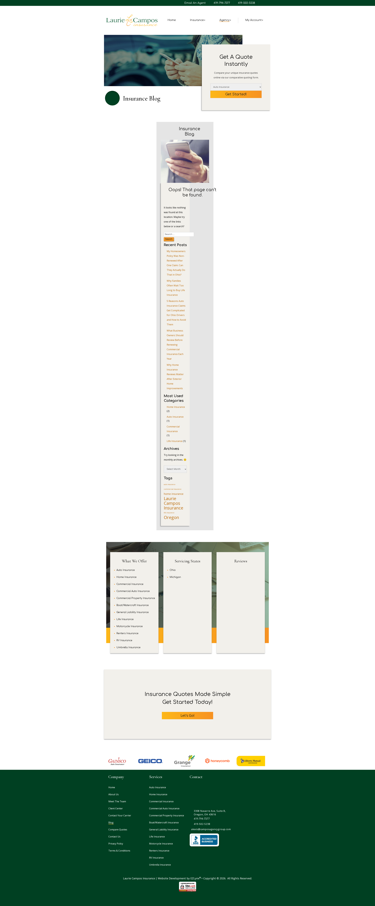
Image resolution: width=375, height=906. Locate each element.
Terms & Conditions (119, 850)
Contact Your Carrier (119, 815)
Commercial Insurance (173, 429)
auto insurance (169, 484)
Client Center (115, 808)
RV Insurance (124, 640)
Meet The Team (117, 801)
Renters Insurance (127, 633)
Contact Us (114, 836)
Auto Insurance (175, 416)
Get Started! (236, 94)
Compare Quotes (117, 829)
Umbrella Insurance (128, 647)
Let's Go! (188, 715)
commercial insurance (172, 489)
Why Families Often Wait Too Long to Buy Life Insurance (176, 287)
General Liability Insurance (132, 612)
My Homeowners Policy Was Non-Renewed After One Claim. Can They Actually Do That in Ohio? (176, 263)
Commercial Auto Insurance (133, 591)
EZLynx (194, 878)
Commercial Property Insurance (135, 598)
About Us (113, 794)
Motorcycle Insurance (129, 626)
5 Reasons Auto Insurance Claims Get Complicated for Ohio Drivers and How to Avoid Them (176, 312)
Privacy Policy (115, 843)
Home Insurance (176, 407)
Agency (224, 20)
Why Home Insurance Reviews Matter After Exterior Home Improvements (175, 376)
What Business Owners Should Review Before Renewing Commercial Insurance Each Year (175, 344)
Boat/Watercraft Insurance (132, 605)
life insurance (169, 513)
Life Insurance (174, 441)
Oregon (171, 517)
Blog (111, 822)
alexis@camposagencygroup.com (211, 829)
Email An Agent (195, 2)
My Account (253, 20)
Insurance (197, 20)
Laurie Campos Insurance (173, 503)
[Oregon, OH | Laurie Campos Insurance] (131, 20)
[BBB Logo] (204, 840)
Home (172, 20)
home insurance (173, 494)
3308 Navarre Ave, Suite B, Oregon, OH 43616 (210, 812)
